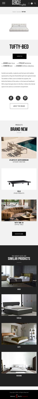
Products (14, 12)
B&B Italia (19, 12)
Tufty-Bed (24, 11)
